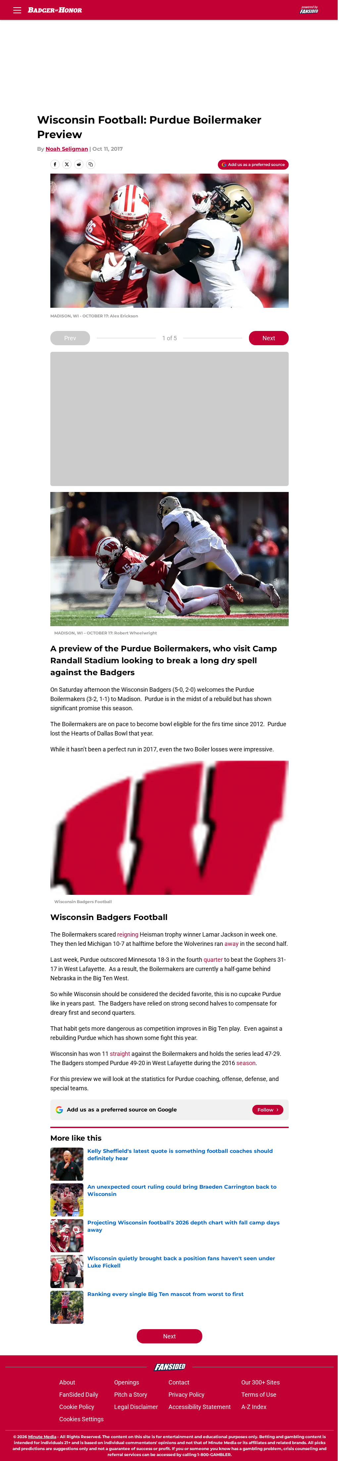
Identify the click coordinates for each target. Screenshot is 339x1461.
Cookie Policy (76, 1406)
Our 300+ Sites (260, 1382)
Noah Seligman (67, 149)
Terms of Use (258, 1394)
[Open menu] (17, 10)
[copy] (90, 164)
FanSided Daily (78, 1394)
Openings (126, 1382)
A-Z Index (253, 1406)
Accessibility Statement (200, 1406)
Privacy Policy (187, 1394)
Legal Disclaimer (136, 1406)
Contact (179, 1382)
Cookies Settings (81, 1419)
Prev (70, 338)
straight (120, 1053)
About (67, 1382)
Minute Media (42, 1436)
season (246, 1062)
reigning (127, 934)
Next (269, 338)
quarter (213, 959)
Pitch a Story (130, 1394)
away (231, 943)
